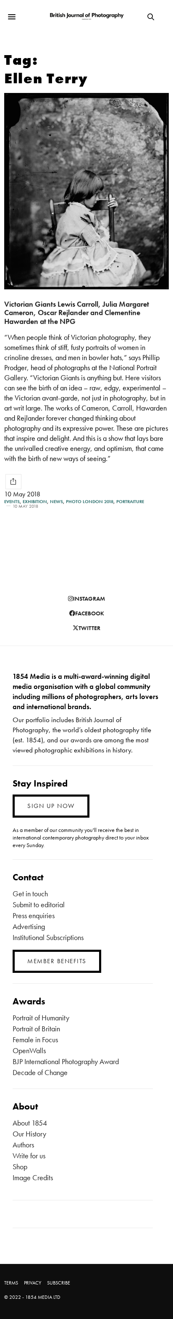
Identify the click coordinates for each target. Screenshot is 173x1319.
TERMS (11, 1282)
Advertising (29, 926)
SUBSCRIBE (58, 1282)
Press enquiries (34, 915)
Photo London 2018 (89, 501)
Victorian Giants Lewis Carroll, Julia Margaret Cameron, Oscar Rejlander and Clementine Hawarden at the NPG (76, 312)
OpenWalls (29, 1050)
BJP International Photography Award (66, 1061)
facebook (89, 613)
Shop (20, 1166)
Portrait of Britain (36, 1028)
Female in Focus (35, 1039)
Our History (29, 1134)
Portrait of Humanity (41, 1017)
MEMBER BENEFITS (56, 961)
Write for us (29, 1155)
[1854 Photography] (87, 17)
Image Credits (33, 1177)
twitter (89, 628)
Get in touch (30, 893)
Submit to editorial (39, 904)
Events (12, 501)
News (56, 501)
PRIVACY (32, 1282)
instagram (89, 598)
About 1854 (30, 1123)
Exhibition (35, 501)
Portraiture (130, 501)
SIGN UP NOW (51, 806)
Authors (23, 1144)
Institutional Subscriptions (48, 937)
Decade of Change (40, 1072)
